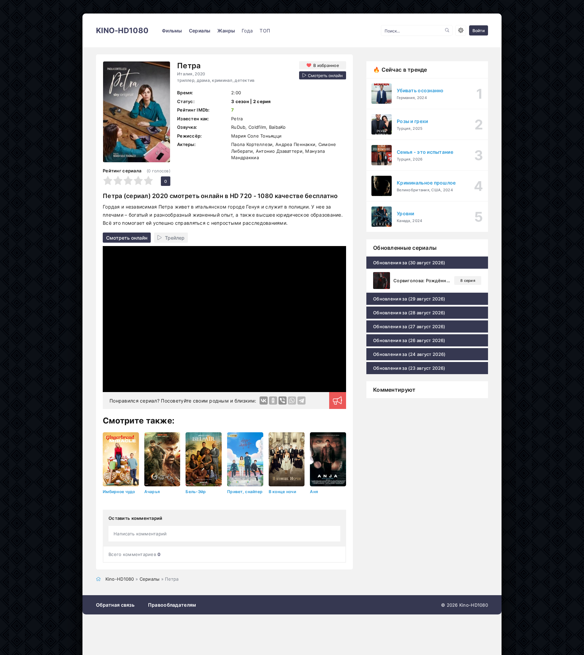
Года (247, 30)
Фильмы (172, 30)
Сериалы (200, 30)
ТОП (265, 30)
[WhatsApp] (292, 400)
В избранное (326, 65)
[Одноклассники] (273, 400)
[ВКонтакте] (264, 400)
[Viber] (282, 400)
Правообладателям (172, 605)
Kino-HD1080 (122, 30)
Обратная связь (115, 605)
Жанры (226, 30)
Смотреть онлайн (126, 238)
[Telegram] (301, 400)
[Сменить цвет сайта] (461, 30)
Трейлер (175, 238)
